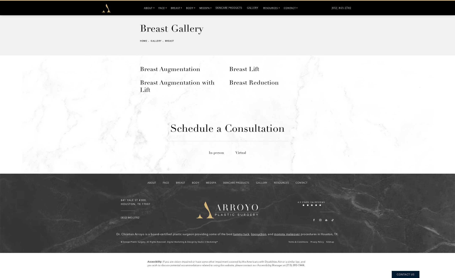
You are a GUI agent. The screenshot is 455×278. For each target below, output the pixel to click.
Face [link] (162, 8)
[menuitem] (148, 8)
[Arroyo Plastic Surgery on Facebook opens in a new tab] (314, 220)
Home (143, 41)
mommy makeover (287, 234)
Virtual (240, 153)
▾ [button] (154, 8)
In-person (216, 153)
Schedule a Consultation (227, 130)
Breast (169, 41)
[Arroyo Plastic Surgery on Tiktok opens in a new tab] (332, 220)
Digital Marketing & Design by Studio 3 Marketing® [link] (192, 242)
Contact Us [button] (405, 274)
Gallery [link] (252, 8)
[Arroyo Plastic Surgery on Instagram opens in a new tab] (320, 220)
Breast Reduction (254, 83)
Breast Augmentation (170, 70)
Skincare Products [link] (229, 8)
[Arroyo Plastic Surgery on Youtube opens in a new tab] (326, 220)
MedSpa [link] (204, 8)
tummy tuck (241, 234)
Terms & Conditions (298, 242)
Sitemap (330, 242)
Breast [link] (175, 8)
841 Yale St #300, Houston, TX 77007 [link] (135, 202)
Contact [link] (290, 8)
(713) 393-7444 (295, 265)
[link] (341, 8)
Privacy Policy (317, 242)
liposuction (258, 234)
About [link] (148, 8)
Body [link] (189, 8)
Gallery (156, 41)
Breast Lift (244, 70)
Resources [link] (270, 8)
